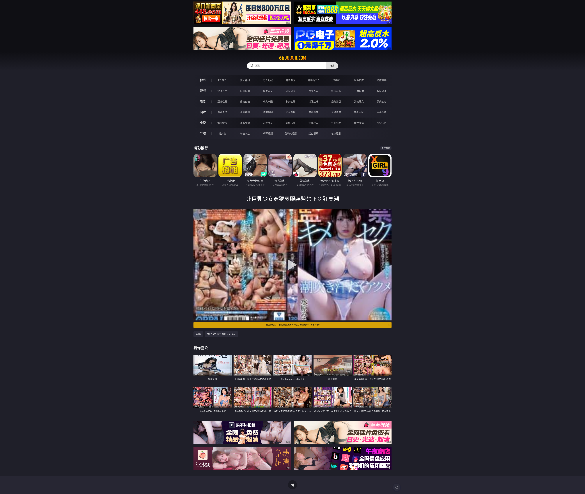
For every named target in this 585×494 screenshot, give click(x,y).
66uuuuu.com (292, 58)
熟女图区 (359, 112)
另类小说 (336, 123)
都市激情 (222, 123)
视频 (203, 91)
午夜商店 (245, 133)
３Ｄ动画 (290, 91)
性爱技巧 (381, 123)
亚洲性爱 (222, 101)
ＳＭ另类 (381, 91)
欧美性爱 (290, 101)
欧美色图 (268, 112)
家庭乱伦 (245, 123)
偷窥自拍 (222, 112)
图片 (203, 112)
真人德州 (245, 80)
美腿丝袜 (313, 112)
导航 (203, 133)
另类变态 (381, 101)
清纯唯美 (336, 112)
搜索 (332, 65)
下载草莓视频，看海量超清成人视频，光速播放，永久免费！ (292, 324)
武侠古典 (290, 123)
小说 (203, 123)
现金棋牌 (359, 80)
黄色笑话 (359, 123)
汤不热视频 (290, 133)
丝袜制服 (336, 91)
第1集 (198, 334)
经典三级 (336, 101)
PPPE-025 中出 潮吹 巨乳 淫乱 (221, 334)
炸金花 (336, 80)
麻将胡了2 (313, 80)
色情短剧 (336, 133)
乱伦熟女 (359, 101)
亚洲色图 (245, 112)
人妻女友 (268, 123)
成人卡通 (268, 101)
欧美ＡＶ (268, 91)
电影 (203, 101)
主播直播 (359, 91)
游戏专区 (290, 80)
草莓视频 (268, 133)
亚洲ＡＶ (222, 91)
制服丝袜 (313, 101)
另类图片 (381, 112)
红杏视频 (313, 133)
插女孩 (222, 133)
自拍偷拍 (245, 91)
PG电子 (222, 80)
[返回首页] (396, 487)
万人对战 (268, 80)
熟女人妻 (313, 91)
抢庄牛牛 (381, 80)
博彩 (203, 80)
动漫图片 (290, 112)
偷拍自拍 (245, 101)
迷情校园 (313, 123)
